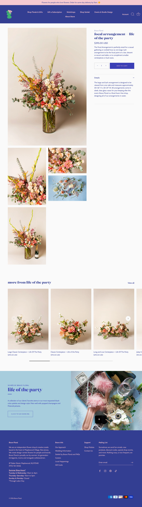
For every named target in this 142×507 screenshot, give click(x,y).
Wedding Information (63, 451)
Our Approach (60, 447)
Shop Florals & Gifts (35, 12)
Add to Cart (122, 66)
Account (125, 14)
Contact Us (88, 451)
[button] (13, 318)
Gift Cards (59, 465)
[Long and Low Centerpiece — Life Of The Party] (114, 319)
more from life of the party (29, 282)
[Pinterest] (110, 471)
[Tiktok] (116, 471)
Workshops (71, 12)
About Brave (70, 16)
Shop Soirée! (85, 12)
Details (97, 78)
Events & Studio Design (104, 12)
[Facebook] (100, 471)
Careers (58, 458)
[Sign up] (132, 462)
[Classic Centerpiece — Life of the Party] (71, 319)
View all (131, 283)
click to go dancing (20, 414)
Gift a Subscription (54, 12)
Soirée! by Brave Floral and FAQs (67, 454)
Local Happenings (62, 461)
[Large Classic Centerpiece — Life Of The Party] (28, 319)
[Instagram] (105, 471)
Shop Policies (89, 447)
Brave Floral (98, 31)
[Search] (132, 14)
